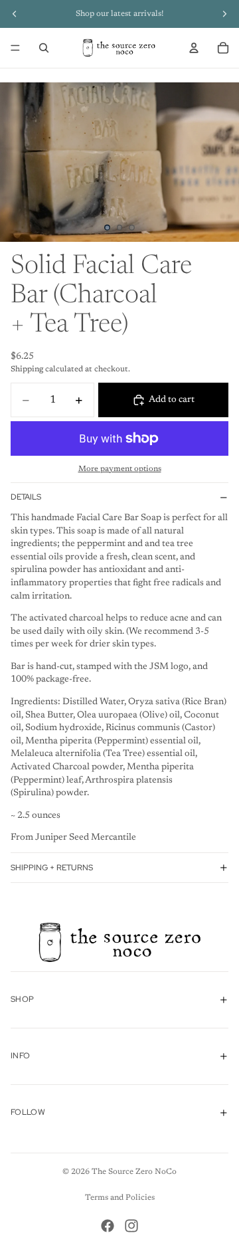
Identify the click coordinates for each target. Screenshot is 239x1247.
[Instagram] (131, 1226)
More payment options (119, 469)
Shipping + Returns (52, 867)
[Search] (43, 47)
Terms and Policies (120, 1198)
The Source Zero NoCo (134, 1172)
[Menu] (15, 48)
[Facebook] (108, 1226)
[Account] (193, 47)
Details (26, 497)
